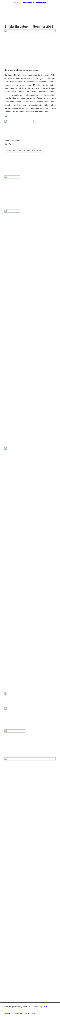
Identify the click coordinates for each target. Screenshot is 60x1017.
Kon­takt (16, 2)
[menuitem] (16, 2)
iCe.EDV (46, 1006)
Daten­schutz (41, 2)
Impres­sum (27, 2)
